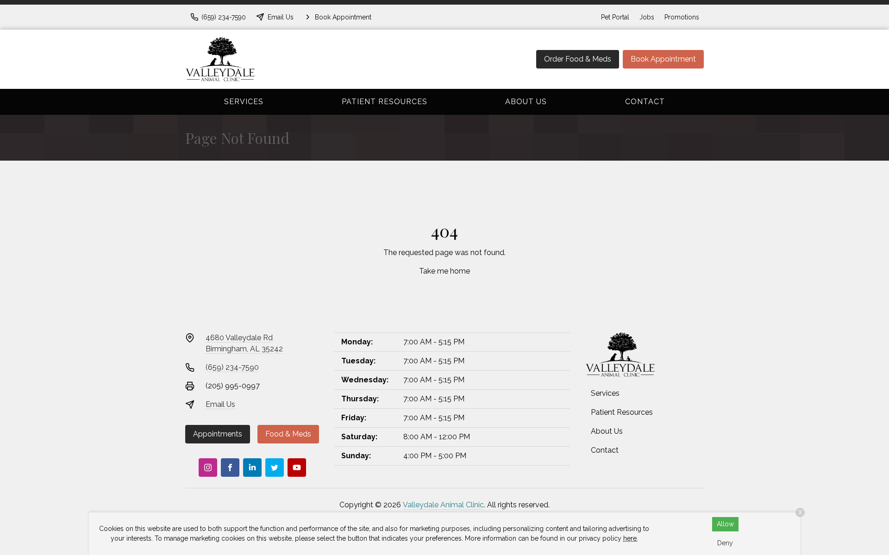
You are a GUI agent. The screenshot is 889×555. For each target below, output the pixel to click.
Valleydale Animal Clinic (443, 504)
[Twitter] (274, 467)
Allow (725, 524)
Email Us (220, 404)
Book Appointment (663, 59)
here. (630, 538)
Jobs (646, 17)
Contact (645, 101)
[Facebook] (230, 467)
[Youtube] (297, 467)
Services (243, 101)
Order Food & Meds (577, 59)
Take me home (444, 271)
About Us (526, 101)
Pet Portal (615, 17)
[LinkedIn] (252, 467)
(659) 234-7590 (232, 367)
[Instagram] (208, 467)
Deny (725, 543)
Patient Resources (384, 101)
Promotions (681, 17)
